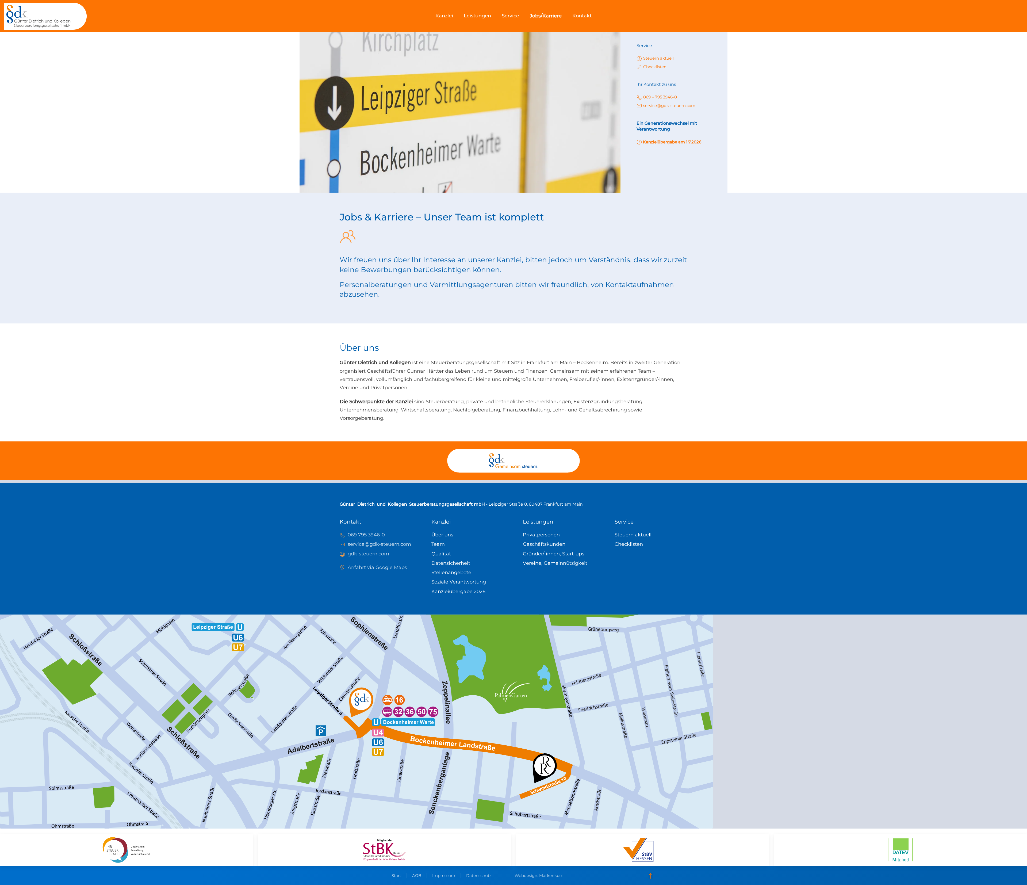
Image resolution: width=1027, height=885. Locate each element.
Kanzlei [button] (444, 16)
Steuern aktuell (658, 58)
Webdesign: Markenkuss (539, 875)
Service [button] (510, 16)
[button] (651, 876)
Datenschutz (479, 875)
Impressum (443, 875)
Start (396, 875)
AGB (416, 875)
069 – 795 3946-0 (660, 97)
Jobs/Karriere (546, 16)
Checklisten (654, 66)
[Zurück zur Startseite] (45, 16)
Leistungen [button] (477, 16)
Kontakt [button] (582, 16)
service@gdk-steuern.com (669, 105)
